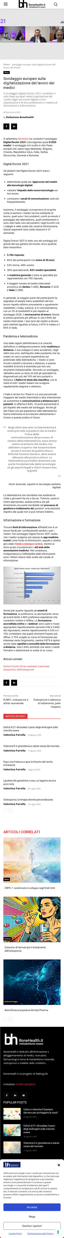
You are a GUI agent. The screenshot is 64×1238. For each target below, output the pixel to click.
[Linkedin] (14, 126)
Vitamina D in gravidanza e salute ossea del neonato (31, 746)
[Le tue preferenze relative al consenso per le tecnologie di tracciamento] (58, 1232)
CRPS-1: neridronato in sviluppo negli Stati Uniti (30, 888)
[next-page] (11, 811)
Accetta (32, 1207)
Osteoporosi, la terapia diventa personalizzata (28, 799)
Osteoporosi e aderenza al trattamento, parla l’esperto (47, 703)
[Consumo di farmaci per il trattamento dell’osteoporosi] (32, 919)
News (6, 64)
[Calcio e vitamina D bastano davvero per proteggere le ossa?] (12, 1114)
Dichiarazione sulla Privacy (40, 1233)
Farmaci (7, 939)
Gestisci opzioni (32, 1225)
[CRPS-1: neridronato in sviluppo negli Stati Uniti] (32, 860)
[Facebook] (6, 126)
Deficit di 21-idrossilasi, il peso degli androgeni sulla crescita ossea (39, 1129)
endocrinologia (11, 1001)
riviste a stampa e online (28, 543)
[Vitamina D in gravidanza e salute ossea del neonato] (12, 1147)
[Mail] (23, 1095)
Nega (32, 1216)
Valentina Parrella (14, 734)
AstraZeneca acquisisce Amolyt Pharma (26, 1010)
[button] (59, 1165)
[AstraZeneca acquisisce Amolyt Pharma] (32, 982)
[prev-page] (5, 811)
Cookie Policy (15, 1233)
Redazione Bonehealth (20, 117)
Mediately (23, 138)
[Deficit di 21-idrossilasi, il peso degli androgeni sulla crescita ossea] (12, 1130)
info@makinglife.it (26, 1084)
